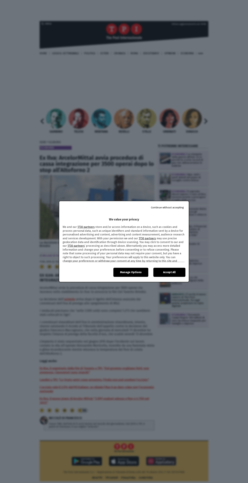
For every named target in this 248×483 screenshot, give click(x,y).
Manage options (131, 272)
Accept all (169, 272)
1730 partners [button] (86, 227)
